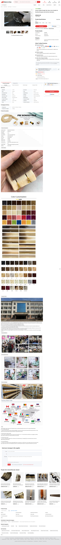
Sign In (37, 78)
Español (11, 539)
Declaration (40, 541)
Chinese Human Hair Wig (44, 530)
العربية (35, 539)
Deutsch (29, 539)
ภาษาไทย (46, 539)
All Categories (4, 4)
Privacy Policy (44, 541)
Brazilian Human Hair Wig (54, 530)
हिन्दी (43, 539)
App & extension (49, 4)
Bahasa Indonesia (57, 539)
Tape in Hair (17, 514)
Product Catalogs (14, 510)
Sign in (59, 2)
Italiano (26, 539)
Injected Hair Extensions (34, 512)
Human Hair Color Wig (5, 532)
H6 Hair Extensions (18, 512)
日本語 (41, 539)
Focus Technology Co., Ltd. (24, 541)
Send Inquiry (41, 26)
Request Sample (51, 28)
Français (18, 539)
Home (2, 6)
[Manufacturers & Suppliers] (6, 2)
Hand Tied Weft (3, 514)
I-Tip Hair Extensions (48, 514)
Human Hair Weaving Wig (14, 532)
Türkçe (49, 539)
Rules (59, 4)
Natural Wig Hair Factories (35, 530)
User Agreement (36, 541)
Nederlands (32, 539)
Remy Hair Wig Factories (25, 530)
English (8, 539)
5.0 (48, 84)
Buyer (39, 4)
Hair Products (9, 6)
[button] (39, 85)
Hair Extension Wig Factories (15, 530)
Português (14, 539)
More (2, 534)
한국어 (38, 539)
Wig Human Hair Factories (5, 530)
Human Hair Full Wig (23, 532)
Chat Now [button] (54, 26)
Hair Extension (14, 6)
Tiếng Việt (52, 539)
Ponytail (46, 512)
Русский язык (22, 539)
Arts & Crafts (5, 6)
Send (9, 464)
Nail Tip (2, 512)
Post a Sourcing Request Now (28, 464)
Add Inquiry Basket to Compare (17, 35)
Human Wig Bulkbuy (31, 532)
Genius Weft (32, 514)
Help (43, 4)
